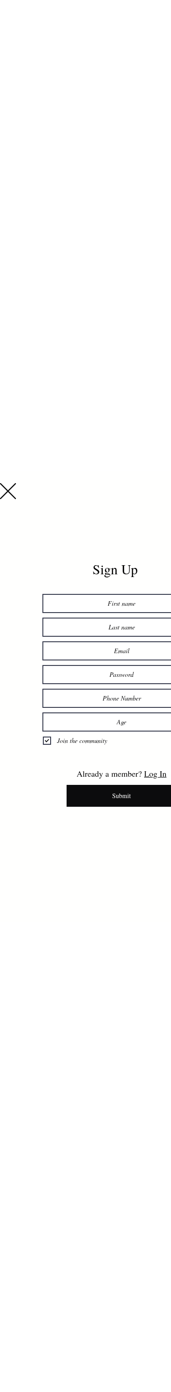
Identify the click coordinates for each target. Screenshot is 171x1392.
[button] (8, 491)
